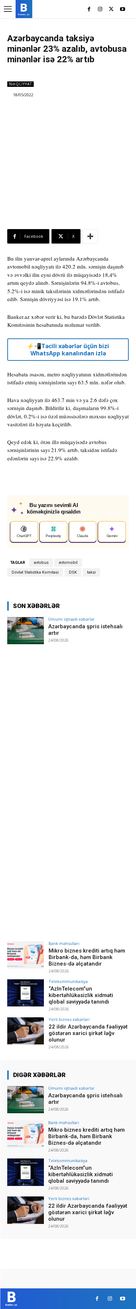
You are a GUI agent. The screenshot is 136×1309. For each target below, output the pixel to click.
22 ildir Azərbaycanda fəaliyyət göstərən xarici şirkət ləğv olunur (88, 1033)
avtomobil (68, 562)
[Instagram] (100, 9)
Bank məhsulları (64, 943)
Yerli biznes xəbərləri (69, 1019)
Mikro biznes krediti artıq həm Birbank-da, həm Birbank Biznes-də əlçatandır (87, 957)
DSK (73, 572)
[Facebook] (89, 9)
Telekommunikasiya (68, 981)
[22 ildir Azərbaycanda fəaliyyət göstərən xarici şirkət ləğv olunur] (25, 1030)
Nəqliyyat (20, 83)
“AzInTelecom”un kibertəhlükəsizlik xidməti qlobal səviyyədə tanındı (81, 995)
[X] (111, 9)
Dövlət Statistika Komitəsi (35, 572)
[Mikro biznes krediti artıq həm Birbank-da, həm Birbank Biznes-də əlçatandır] (25, 954)
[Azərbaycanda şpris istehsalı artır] (25, 630)
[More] (90, 236)
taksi (91, 572)
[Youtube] (122, 9)
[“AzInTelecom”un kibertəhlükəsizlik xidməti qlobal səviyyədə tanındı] (25, 992)
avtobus (41, 562)
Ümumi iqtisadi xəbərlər (71, 619)
